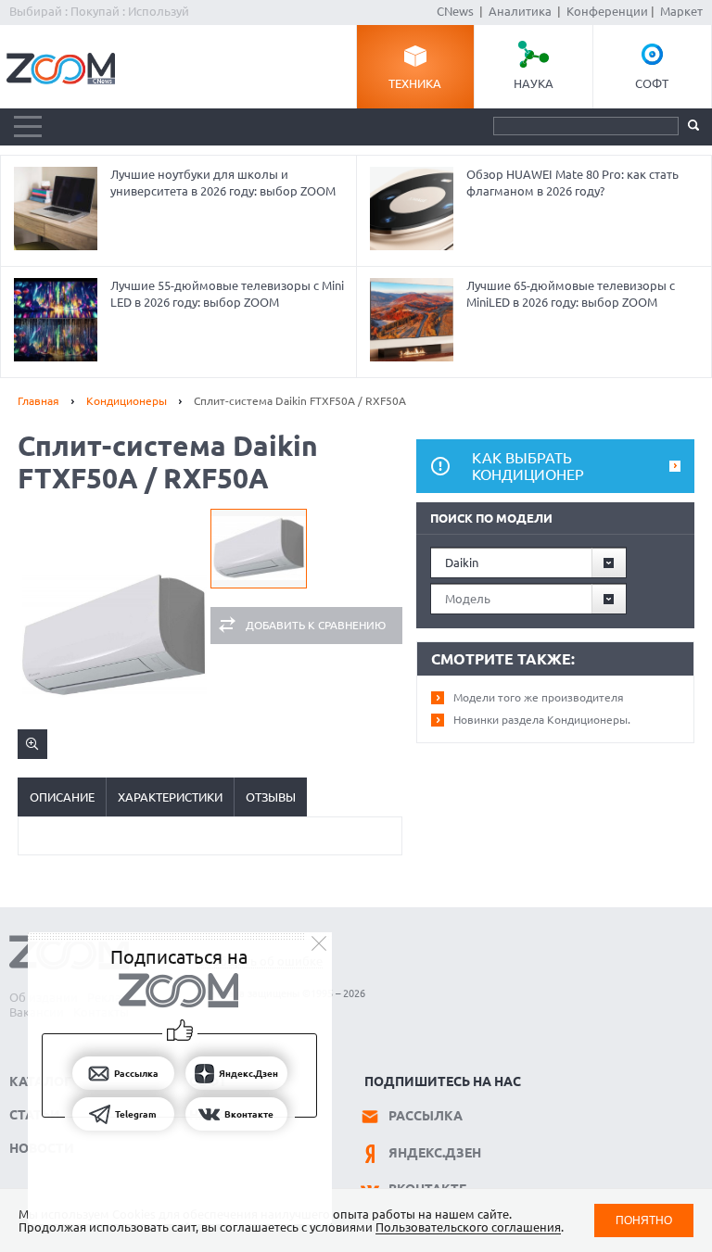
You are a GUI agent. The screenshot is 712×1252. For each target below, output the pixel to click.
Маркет (681, 11)
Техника (414, 83)
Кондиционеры (126, 401)
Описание (62, 796)
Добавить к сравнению (316, 625)
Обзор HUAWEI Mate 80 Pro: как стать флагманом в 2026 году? (572, 182)
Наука (533, 83)
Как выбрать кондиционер (528, 466)
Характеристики (170, 796)
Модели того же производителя (538, 697)
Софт (651, 83)
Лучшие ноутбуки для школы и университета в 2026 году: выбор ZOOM (223, 182)
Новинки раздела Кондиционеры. (541, 720)
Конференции (607, 11)
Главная (38, 401)
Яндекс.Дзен (434, 1152)
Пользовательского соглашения (468, 1226)
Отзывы (271, 796)
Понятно (644, 1220)
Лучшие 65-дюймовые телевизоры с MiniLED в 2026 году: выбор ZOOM (570, 294)
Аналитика (520, 11)
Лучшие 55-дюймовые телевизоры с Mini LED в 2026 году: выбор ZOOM (227, 294)
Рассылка (425, 1115)
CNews (455, 11)
